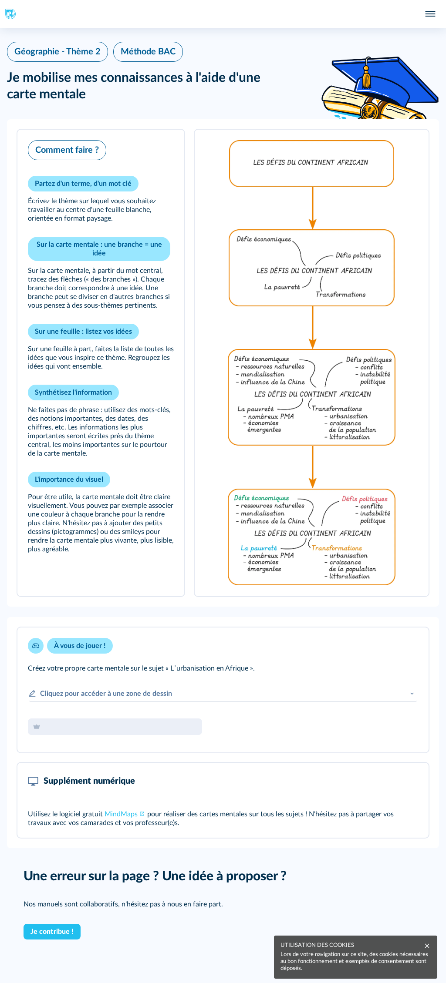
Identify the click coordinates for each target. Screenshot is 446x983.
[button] (100, 363)
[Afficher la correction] (386, 646)
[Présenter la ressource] (164, 148)
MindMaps (121, 814)
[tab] (386, 646)
